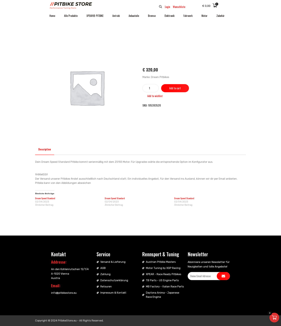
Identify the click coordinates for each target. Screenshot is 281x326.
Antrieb (116, 16)
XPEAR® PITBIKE (95, 16)
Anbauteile (134, 16)
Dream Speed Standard (45, 198)
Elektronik (169, 16)
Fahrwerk (188, 16)
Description (44, 149)
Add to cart (175, 88)
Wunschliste (179, 7)
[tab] (44, 149)
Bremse (152, 16)
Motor (204, 16)
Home (52, 16)
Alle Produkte (71, 16)
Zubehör (220, 16)
